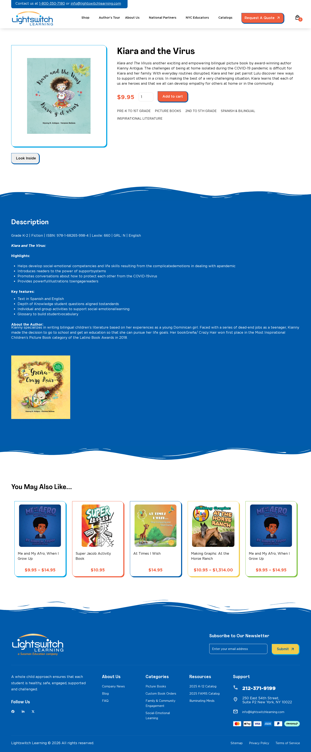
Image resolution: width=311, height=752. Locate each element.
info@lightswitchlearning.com (96, 3)
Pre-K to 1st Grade (134, 111)
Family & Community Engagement (160, 703)
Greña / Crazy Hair (27, 421)
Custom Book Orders (161, 693)
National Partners (162, 17)
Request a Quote (260, 18)
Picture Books (168, 111)
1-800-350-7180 (52, 3)
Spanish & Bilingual (238, 111)
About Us (132, 17)
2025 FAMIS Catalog (204, 693)
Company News (113, 686)
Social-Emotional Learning (158, 715)
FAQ (105, 700)
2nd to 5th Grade (201, 111)
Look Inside (26, 158)
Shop (85, 17)
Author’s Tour (109, 17)
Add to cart (172, 96)
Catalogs (225, 17)
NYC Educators (197, 17)
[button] (297, 19)
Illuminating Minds (202, 700)
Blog (105, 693)
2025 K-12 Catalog (202, 686)
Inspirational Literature (139, 118)
